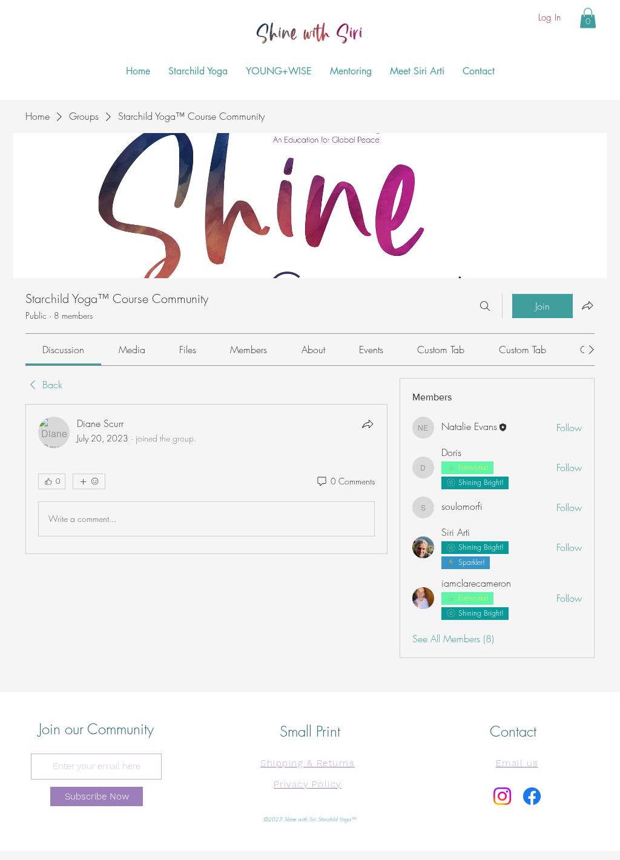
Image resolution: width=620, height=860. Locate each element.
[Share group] (587, 305)
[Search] (485, 306)
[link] (63, 349)
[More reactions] (89, 481)
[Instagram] (502, 796)
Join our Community (96, 729)
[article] (206, 479)
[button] (587, 18)
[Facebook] (532, 796)
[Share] (367, 424)
